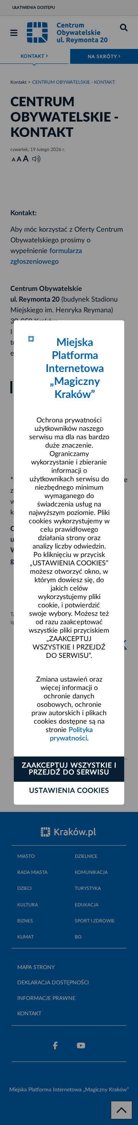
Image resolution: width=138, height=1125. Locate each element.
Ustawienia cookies (69, 790)
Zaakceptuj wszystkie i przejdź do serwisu (69, 769)
